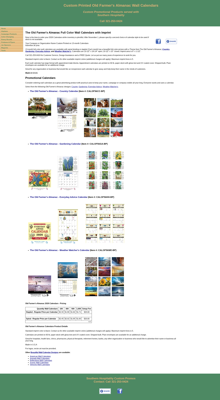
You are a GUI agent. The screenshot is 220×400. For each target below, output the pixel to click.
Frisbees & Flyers (8, 42)
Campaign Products (9, 34)
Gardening (29, 51)
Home (3, 28)
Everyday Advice (95, 87)
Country (165, 49)
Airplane (4, 31)
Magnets (4, 48)
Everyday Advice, (43, 51)
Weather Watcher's (63, 51)
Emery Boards (6, 39)
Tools (3, 50)
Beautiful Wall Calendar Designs (44, 352)
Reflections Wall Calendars (41, 360)
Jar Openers (6, 45)
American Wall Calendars (40, 356)
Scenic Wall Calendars (39, 363)
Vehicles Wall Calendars (40, 365)
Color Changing (7, 37)
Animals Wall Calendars (40, 358)
